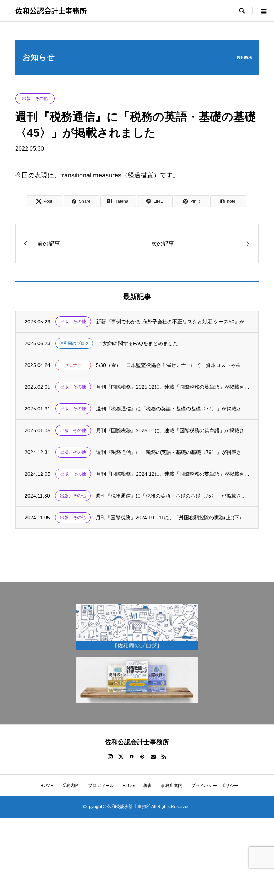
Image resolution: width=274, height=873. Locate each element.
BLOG (129, 785)
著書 (147, 785)
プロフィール (101, 785)
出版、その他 (35, 98)
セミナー (73, 365)
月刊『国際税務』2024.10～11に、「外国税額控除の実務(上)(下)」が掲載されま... (173, 517)
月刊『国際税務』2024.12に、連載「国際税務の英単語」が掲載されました (173, 474)
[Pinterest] (142, 756)
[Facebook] (131, 756)
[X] (120, 756)
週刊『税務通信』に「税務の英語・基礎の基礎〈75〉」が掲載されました (173, 496)
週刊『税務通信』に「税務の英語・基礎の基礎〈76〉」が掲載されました (173, 452)
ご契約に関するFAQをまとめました (138, 343)
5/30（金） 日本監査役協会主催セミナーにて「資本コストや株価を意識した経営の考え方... (173, 365)
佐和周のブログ (74, 343)
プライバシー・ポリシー (214, 785)
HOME (44, 785)
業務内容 (70, 785)
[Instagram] (110, 756)
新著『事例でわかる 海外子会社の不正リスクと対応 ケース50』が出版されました (173, 321)
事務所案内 (171, 785)
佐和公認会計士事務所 (51, 10)
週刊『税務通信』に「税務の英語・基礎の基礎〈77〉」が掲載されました (173, 409)
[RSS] (163, 756)
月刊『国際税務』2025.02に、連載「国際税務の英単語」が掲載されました (173, 387)
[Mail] (153, 756)
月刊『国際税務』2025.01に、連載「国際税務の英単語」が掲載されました (173, 430)
